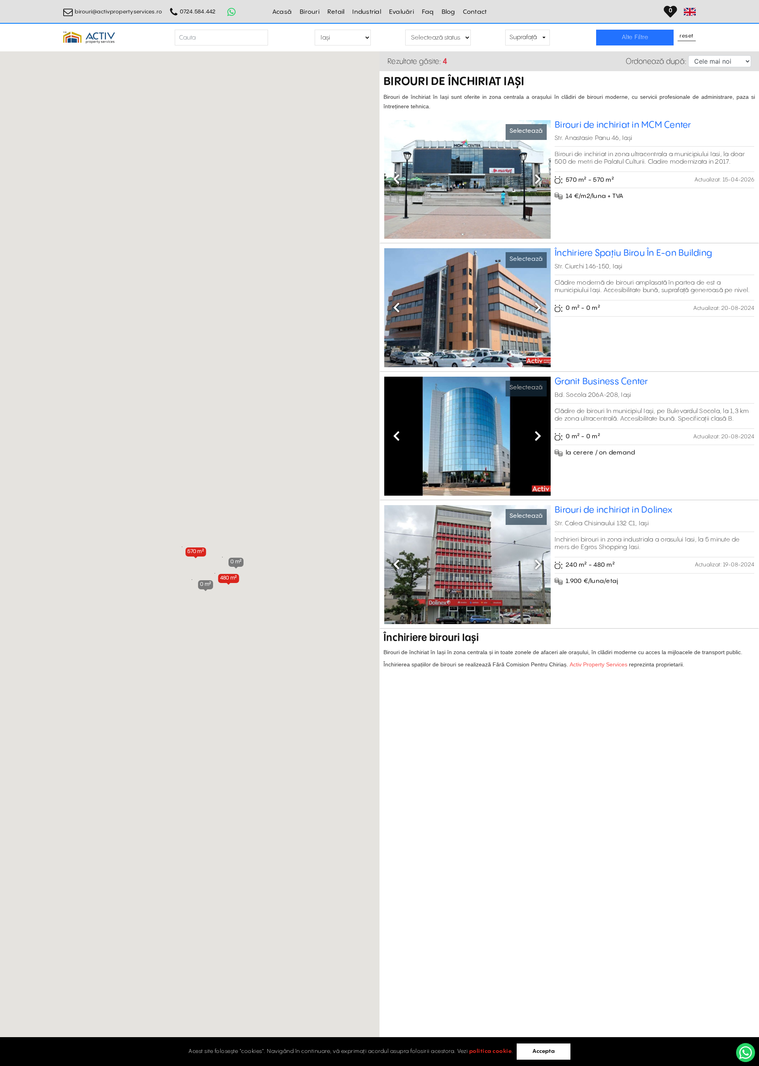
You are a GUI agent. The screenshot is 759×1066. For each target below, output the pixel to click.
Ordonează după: (656, 61)
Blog (448, 12)
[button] (196, 552)
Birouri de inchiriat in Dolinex (613, 510)
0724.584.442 (197, 12)
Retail (336, 12)
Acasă (282, 12)
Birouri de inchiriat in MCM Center (623, 125)
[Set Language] (690, 12)
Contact (475, 12)
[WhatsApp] (745, 1052)
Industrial (366, 12)
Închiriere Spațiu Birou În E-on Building (633, 253)
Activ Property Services (598, 664)
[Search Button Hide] (275, 38)
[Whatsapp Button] (232, 12)
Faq (428, 12)
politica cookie (490, 1051)
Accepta (543, 1051)
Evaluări (401, 12)
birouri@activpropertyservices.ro (118, 12)
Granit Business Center (601, 381)
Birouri (309, 12)
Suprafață (523, 37)
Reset (687, 36)
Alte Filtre (635, 37)
